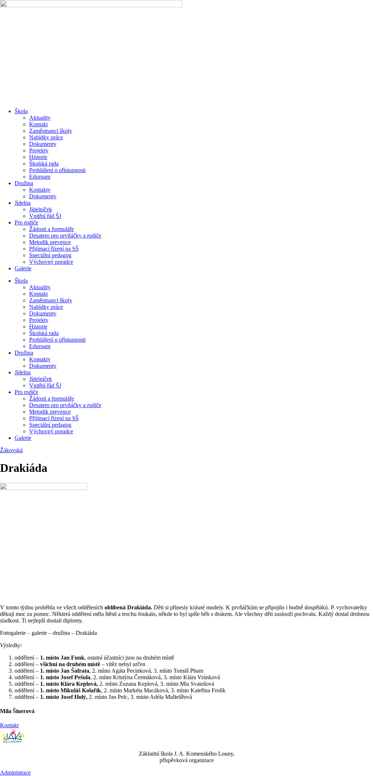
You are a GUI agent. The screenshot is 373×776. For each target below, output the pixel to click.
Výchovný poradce (51, 262)
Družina (24, 183)
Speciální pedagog (50, 255)
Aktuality (40, 118)
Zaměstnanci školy (50, 131)
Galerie (23, 268)
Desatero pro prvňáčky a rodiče (65, 235)
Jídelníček (40, 209)
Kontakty (40, 190)
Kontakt (38, 124)
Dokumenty (42, 144)
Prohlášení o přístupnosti (57, 170)
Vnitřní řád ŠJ (45, 216)
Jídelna (23, 203)
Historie (38, 157)
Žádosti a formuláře (51, 229)
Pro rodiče (26, 222)
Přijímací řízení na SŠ (54, 249)
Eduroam (39, 177)
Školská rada (44, 163)
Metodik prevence (50, 242)
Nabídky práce (46, 137)
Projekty (38, 150)
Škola (21, 111)
